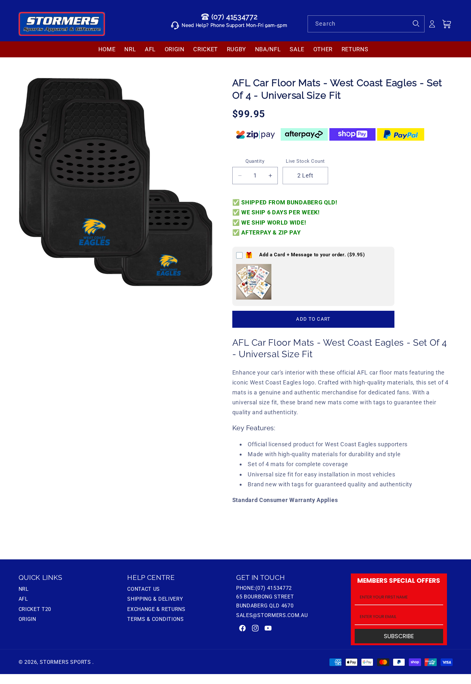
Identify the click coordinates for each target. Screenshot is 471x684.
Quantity (254, 161)
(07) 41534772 (234, 16)
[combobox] (366, 24)
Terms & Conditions (155, 619)
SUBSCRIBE (399, 636)
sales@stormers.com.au (272, 615)
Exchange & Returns (156, 609)
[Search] (416, 24)
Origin (27, 619)
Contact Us (143, 590)
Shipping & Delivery (155, 599)
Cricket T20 (35, 609)
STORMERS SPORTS (65, 662)
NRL (24, 590)
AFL (23, 599)
